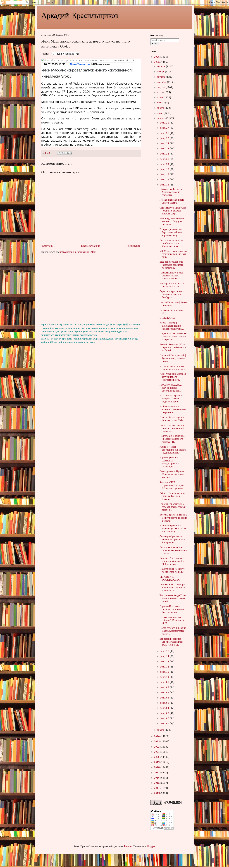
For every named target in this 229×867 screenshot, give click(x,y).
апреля (161, 108)
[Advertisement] (91, 288)
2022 (157, 747)
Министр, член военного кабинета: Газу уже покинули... (173, 221)
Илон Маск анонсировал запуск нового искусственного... (173, 377)
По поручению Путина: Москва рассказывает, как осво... (172, 474)
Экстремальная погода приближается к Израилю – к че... (172, 243)
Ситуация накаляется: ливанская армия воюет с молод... (173, 550)
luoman (128, 846)
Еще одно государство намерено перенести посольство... (172, 265)
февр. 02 (165, 718)
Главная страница (90, 246)
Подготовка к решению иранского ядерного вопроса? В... (172, 439)
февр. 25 (165, 138)
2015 (157, 783)
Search (155, 43)
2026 (157, 57)
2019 (157, 762)
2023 (157, 741)
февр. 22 (165, 154)
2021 (157, 752)
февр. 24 (165, 143)
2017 (157, 773)
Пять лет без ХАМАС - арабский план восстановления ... (172, 388)
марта (160, 113)
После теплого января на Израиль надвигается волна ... (173, 631)
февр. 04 (165, 708)
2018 (157, 767)
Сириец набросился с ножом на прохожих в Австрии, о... (172, 539)
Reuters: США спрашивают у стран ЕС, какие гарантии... (172, 485)
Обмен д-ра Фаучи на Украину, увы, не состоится (171, 192)
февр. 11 (165, 672)
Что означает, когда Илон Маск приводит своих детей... (173, 598)
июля (160, 92)
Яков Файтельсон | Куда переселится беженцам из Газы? (173, 347)
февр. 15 (165, 651)
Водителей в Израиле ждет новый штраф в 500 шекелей (172, 561)
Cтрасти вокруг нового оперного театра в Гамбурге (172, 294)
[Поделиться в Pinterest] (70, 153)
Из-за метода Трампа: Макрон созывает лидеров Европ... (171, 398)
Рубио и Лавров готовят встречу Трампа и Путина (172, 496)
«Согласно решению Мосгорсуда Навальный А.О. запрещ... (173, 529)
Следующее (48, 246)
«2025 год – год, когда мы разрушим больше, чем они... (173, 254)
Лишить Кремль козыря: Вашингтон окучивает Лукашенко (173, 588)
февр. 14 (165, 656)
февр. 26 (165, 133)
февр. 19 (165, 169)
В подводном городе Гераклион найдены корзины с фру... (171, 232)
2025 (157, 62)
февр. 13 (165, 661)
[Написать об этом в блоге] (61, 153)
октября (161, 77)
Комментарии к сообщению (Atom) (78, 252)
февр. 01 (165, 723)
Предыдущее (133, 246)
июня (160, 97)
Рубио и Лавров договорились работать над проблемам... (173, 450)
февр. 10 (165, 677)
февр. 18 (165, 174)
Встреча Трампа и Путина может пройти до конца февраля (173, 518)
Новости (47, 53)
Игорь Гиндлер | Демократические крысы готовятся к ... (172, 326)
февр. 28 (165, 123)
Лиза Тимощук (80, 64)
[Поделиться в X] (64, 153)
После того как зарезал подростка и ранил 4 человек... (172, 428)
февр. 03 (165, 713)
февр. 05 (165, 703)
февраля (161, 118)
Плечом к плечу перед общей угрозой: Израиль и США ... (171, 276)
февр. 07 (165, 692)
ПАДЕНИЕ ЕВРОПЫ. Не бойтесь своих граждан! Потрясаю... (173, 337)
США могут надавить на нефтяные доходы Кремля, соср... (173, 211)
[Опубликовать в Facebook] (67, 153)
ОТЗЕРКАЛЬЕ (167, 318)
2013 (157, 793)
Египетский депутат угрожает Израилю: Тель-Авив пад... (171, 642)
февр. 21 (165, 159)
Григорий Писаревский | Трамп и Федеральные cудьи (173, 358)
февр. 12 (165, 667)
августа (161, 87)
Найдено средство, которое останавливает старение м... (173, 409)
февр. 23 (165, 148)
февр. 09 (165, 682)
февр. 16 (165, 185)
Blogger (151, 846)
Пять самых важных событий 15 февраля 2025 (172, 620)
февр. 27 (165, 128)
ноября (161, 72)
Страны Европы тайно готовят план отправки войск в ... (173, 507)
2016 (157, 778)
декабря (161, 66)
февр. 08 (165, 687)
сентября (162, 82)
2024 (157, 736)
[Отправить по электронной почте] (58, 153)
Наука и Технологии (67, 53)
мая (159, 103)
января (161, 730)
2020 (157, 757)
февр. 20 (165, 164)
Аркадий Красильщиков (80, 15)
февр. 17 (165, 179)
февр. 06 (165, 698)
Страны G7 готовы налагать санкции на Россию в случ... (172, 609)
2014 (157, 788)
